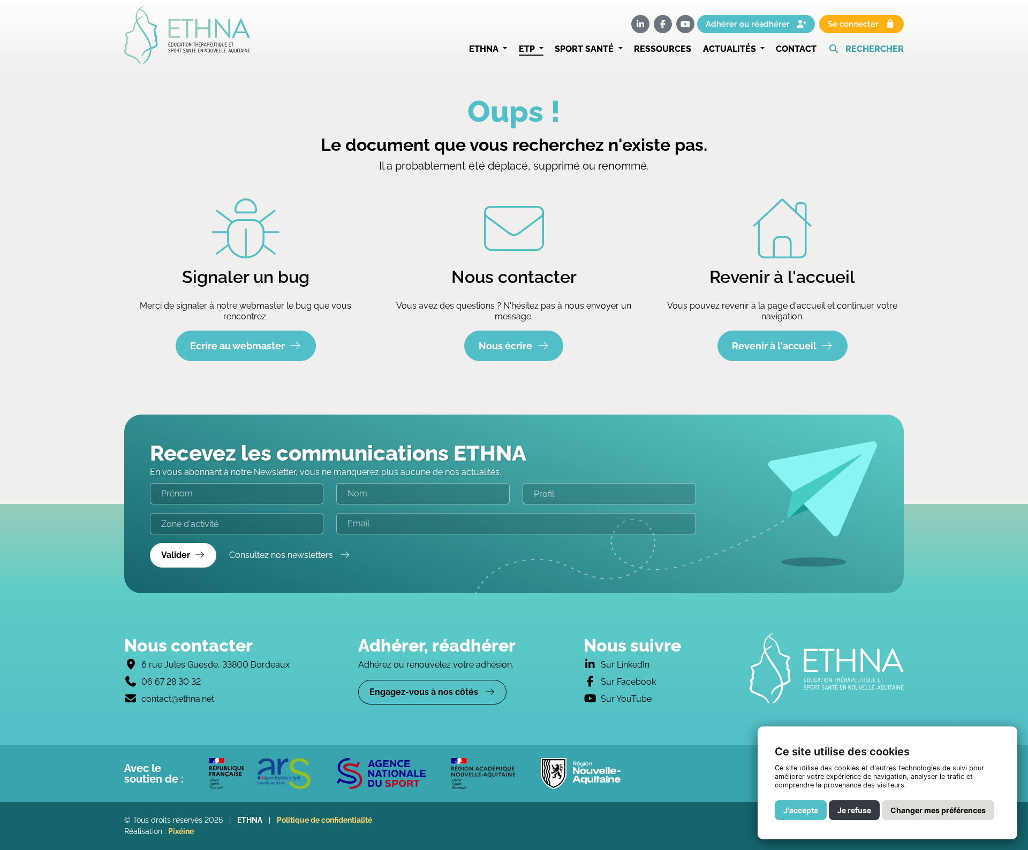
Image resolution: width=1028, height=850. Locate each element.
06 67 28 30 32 (171, 682)
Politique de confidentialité (324, 820)
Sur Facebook (628, 682)
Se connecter (854, 24)
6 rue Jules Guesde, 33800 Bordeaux (215, 665)
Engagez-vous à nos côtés (424, 692)
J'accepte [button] (800, 810)
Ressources (662, 49)
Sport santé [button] (585, 49)
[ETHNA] (827, 668)
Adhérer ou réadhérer (749, 24)
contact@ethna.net (177, 699)
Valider (175, 555)
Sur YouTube (626, 699)
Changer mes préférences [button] (938, 810)
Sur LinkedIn (625, 665)
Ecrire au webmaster (237, 345)
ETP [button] (528, 49)
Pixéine (181, 831)
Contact (796, 49)
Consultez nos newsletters (282, 555)
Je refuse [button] (854, 810)
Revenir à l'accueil (774, 345)
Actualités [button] (730, 49)
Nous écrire (505, 345)
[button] (866, 49)
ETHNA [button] (485, 49)
